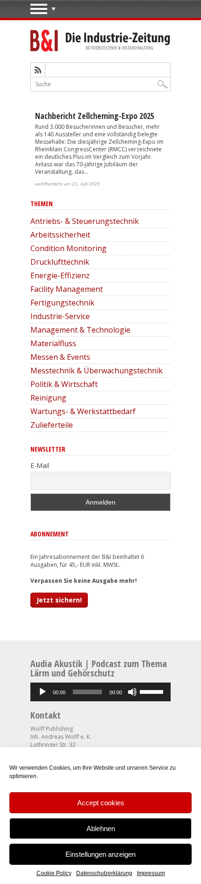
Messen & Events (60, 357)
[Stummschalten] (132, 692)
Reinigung (48, 398)
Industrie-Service (60, 316)
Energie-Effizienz (60, 275)
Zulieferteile (51, 425)
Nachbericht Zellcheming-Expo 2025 (94, 116)
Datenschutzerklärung (104, 873)
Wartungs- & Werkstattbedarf (83, 411)
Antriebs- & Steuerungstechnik (84, 221)
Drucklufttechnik (59, 262)
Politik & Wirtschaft (64, 384)
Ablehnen (100, 828)
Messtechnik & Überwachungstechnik (96, 370)
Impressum (151, 873)
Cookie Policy (54, 873)
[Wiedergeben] (42, 692)
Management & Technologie (80, 330)
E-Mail (39, 465)
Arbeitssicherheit (60, 235)
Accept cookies (100, 803)
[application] (100, 692)
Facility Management (66, 289)
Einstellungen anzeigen (100, 854)
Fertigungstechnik (62, 302)
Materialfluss (53, 343)
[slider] (153, 691)
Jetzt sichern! (59, 599)
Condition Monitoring (68, 248)
